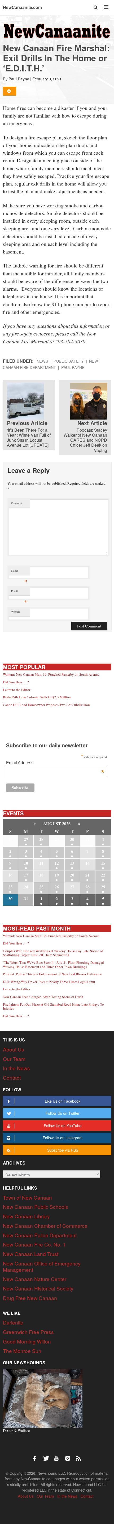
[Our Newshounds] (42, 1397)
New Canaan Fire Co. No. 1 (34, 1244)
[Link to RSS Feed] (79, 1455)
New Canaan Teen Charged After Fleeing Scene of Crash (43, 996)
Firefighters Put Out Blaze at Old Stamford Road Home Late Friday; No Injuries (53, 1006)
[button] (95, 7)
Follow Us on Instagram (62, 1137)
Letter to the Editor (16, 689)
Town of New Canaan (27, 1197)
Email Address (55, 763)
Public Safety (69, 361)
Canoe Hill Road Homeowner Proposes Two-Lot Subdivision (46, 704)
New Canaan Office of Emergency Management (42, 1266)
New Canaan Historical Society (38, 1288)
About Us (13, 1049)
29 (103, 887)
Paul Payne (18, 78)
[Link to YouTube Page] (58, 1455)
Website (15, 612)
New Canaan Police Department (40, 1235)
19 (57, 875)
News (42, 361)
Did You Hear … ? (16, 682)
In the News (16, 1068)
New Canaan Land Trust (30, 1253)
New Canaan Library (26, 1216)
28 (41, 839)
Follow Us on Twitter (63, 1113)
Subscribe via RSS (62, 1150)
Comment (16, 503)
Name (19, 572)
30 (72, 839)
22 (103, 875)
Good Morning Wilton (27, 1341)
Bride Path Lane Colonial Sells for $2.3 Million (37, 697)
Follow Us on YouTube (62, 1125)
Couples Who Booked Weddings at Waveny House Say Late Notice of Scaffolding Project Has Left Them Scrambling (53, 952)
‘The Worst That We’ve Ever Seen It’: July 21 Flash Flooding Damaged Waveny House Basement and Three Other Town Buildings (53, 964)
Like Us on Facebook (62, 1101)
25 (41, 887)
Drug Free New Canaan (30, 1297)
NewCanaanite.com (22, 7)
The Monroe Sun (22, 1350)
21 (87, 875)
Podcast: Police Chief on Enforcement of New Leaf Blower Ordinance (52, 974)
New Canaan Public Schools (35, 1206)
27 (26, 839)
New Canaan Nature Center (34, 1278)
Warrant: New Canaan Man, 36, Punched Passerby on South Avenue (51, 674)
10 (26, 863)
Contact (12, 1077)
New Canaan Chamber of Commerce (45, 1225)
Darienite (13, 1322)
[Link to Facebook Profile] (36, 1455)
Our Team (14, 1058)
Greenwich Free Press (28, 1331)
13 (72, 863)
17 (26, 875)
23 (10, 887)
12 (57, 863)
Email (19, 592)
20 (72, 875)
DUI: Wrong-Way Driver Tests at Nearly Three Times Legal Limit (49, 981)
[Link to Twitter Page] (47, 1455)
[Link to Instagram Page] (69, 1455)
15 (103, 863)
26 (57, 887)
